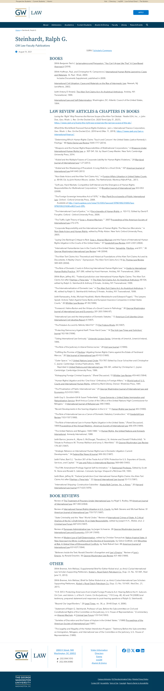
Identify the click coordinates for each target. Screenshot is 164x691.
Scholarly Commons (102, 51)
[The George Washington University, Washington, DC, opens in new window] (23, 681)
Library (124, 25)
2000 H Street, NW (65, 650)
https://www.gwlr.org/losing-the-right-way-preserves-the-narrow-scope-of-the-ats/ (92, 123)
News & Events (136, 25)
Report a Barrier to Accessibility (137, 683)
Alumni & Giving (102, 25)
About (45, 25)
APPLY (141, 12)
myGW (120, 1)
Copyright (122, 683)
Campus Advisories (104, 679)
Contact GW (95, 683)
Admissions (56, 25)
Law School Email (131, 1)
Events (99, 657)
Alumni (49, 1)
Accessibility (104, 683)
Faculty (115, 25)
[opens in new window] (124, 652)
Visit (105, 1)
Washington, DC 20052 (65, 653)
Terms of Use (114, 683)
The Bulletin (144, 1)
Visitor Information (99, 650)
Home (17, 30)
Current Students (39, 1)
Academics (69, 25)
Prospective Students (23, 1)
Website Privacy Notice (140, 679)
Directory (112, 1)
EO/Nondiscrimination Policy (122, 679)
